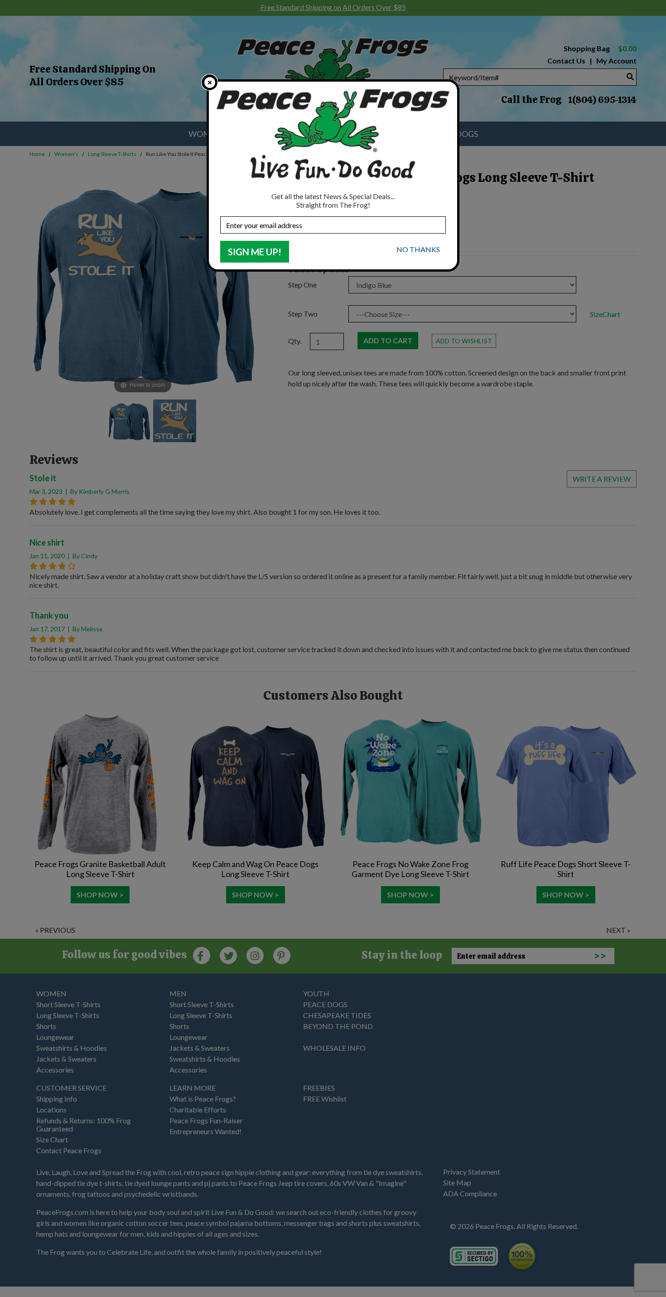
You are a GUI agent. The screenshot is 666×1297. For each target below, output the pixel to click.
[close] (209, 82)
